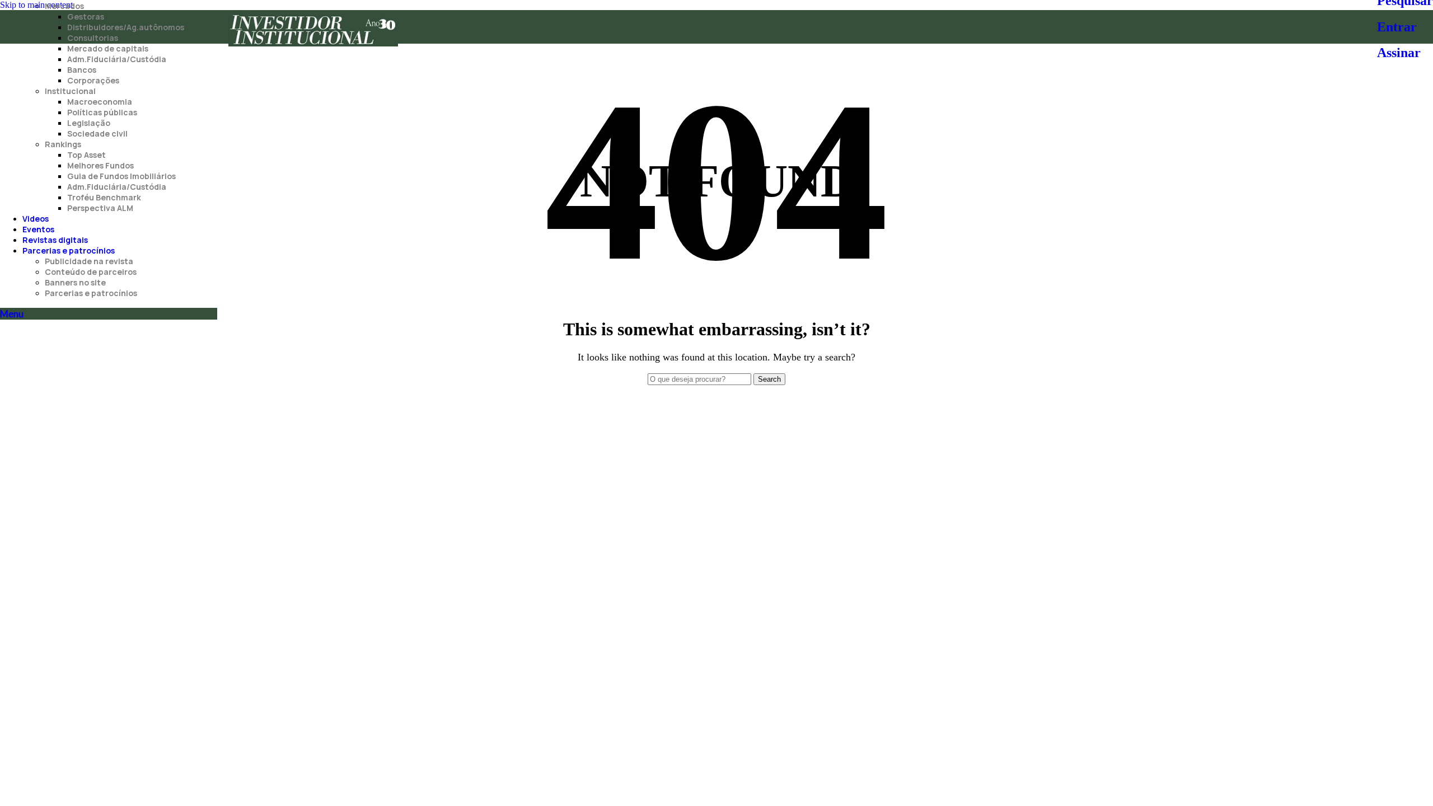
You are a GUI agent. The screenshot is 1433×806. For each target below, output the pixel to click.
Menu (12, 314)
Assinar (1399, 52)
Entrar (1397, 27)
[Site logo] (313, 46)
